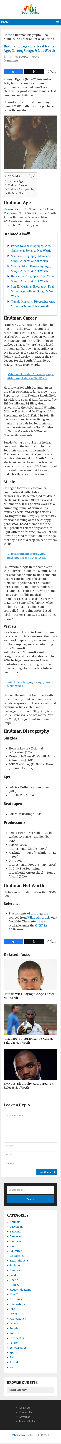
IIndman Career (17, 185)
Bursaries (16, 1236)
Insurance (16, 1299)
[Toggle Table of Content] (30, 176)
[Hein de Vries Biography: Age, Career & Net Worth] (30, 974)
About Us (24, 1407)
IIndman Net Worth (19, 193)
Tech (13, 1357)
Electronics (17, 1255)
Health (14, 1279)
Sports (14, 1352)
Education (16, 1250)
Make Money (18, 1318)
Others (14, 1323)
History (14, 1284)
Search (30, 1199)
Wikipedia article (39, 917)
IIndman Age (15, 181)
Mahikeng (11, 213)
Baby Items (16, 1226)
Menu (5, 21)
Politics (14, 1333)
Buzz (13, 1246)
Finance (15, 1270)
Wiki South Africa (20, 1435)
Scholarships (18, 1347)
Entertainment (19, 1260)
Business (15, 1241)
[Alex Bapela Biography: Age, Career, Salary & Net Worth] (30, 1019)
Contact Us (25, 1412)
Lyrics (14, 1313)
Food (13, 1275)
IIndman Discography (21, 189)
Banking (15, 1231)
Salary (14, 1342)
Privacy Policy (27, 1421)
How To (14, 1294)
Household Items (20, 1289)
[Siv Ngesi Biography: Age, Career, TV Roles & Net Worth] (30, 1064)
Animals (15, 1221)
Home (8, 35)
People (23, 56)
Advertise (24, 1416)
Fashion (15, 1265)
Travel (14, 1362)
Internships (17, 1304)
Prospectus (17, 1338)
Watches (15, 1367)
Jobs (12, 1309)
